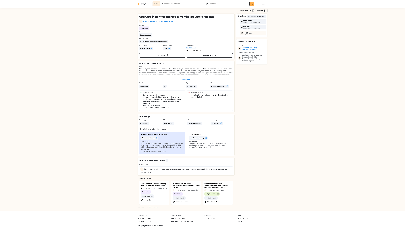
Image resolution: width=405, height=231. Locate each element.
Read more (186, 79)
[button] (145, 35)
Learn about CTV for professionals (184, 221)
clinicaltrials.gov (153, 207)
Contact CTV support (212, 218)
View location (208, 55)
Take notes (161, 55)
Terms (239, 221)
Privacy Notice (242, 218)
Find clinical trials (144, 218)
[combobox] (183, 4)
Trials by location (144, 221)
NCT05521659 (191, 48)
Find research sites (178, 218)
